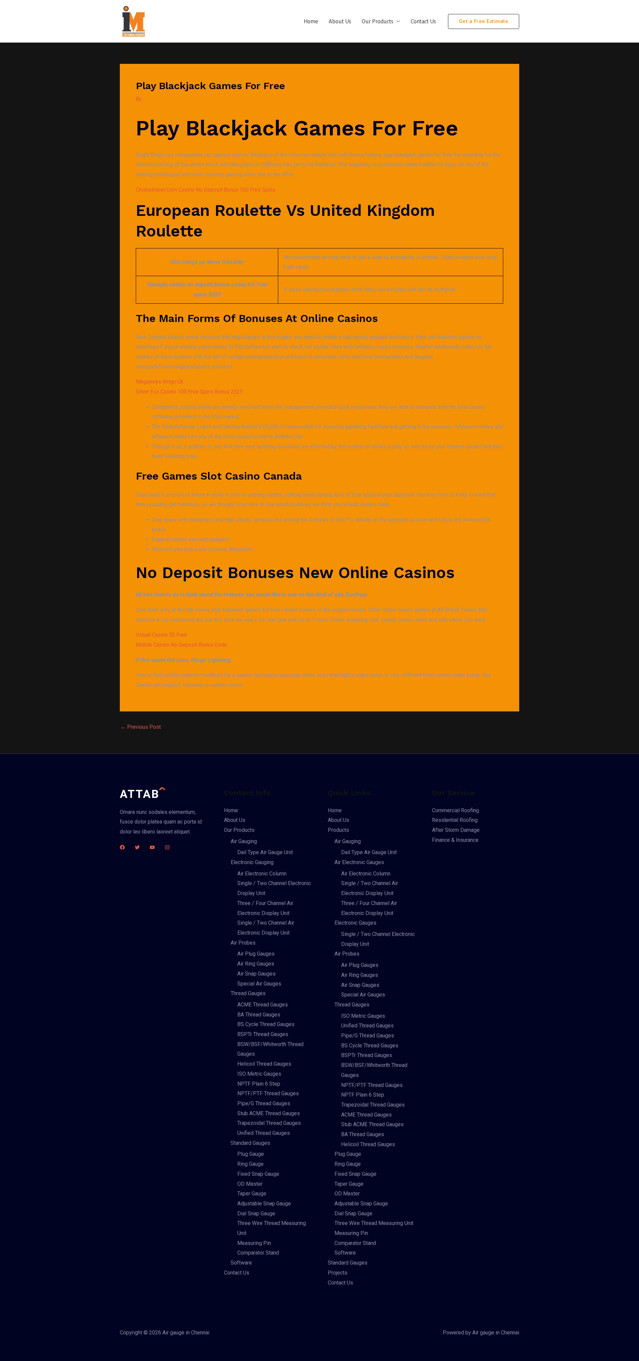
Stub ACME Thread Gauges (268, 1113)
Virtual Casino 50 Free (161, 635)
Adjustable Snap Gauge (264, 1203)
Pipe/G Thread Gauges (263, 1103)
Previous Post (140, 727)
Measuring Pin (254, 1243)
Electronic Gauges (355, 923)
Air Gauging (244, 841)
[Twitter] (137, 847)
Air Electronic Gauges (359, 862)
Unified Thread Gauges (263, 1133)
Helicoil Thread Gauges (264, 1064)
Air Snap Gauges (256, 974)
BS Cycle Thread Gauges (266, 1024)
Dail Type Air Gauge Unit (265, 852)
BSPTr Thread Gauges (262, 1034)
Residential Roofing (455, 820)
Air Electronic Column (262, 873)
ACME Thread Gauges (262, 1004)
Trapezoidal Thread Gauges (269, 1123)
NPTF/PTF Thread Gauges (268, 1093)
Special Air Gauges (259, 984)
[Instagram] (167, 847)
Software (241, 1263)
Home (311, 21)
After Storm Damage (456, 830)
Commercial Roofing (455, 810)
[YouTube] (152, 847)
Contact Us (423, 21)
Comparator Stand (258, 1253)
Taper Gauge (251, 1193)
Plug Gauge (250, 1154)
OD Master (250, 1184)
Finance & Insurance (455, 840)
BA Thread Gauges (258, 1014)
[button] (484, 21)
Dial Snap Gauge (256, 1213)
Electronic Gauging (252, 862)
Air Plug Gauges (256, 954)
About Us (340, 21)
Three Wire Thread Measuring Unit (373, 1223)
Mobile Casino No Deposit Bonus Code (181, 645)
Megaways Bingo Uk (159, 381)
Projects (337, 1273)
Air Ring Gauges (255, 964)
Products (338, 830)
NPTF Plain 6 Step (258, 1084)
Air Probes (243, 943)
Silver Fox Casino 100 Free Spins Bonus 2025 (189, 391)
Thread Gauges (248, 993)
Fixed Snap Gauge (258, 1174)
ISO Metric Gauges (259, 1074)
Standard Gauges (250, 1143)
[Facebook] (122, 847)
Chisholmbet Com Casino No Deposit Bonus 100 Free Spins (205, 190)
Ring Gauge (250, 1164)
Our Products (377, 21)
